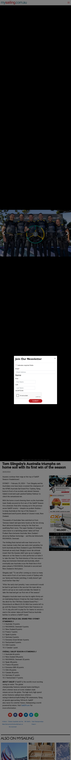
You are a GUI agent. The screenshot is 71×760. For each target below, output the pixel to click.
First (16, 378)
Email (17, 369)
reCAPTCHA (19, 390)
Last (16, 384)
